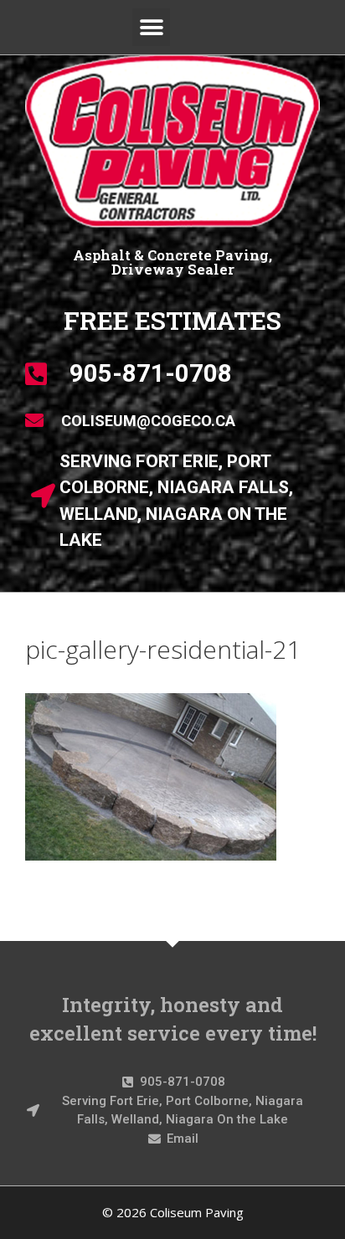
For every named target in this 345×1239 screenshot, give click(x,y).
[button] (151, 27)
